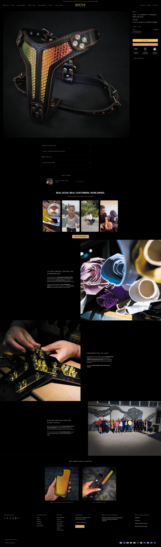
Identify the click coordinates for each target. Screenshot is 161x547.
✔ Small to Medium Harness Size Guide (53, 151)
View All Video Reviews (80, 236)
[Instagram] (10, 518)
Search (149, 5)
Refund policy (59, 523)
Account (142, 5)
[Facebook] (137, 26)
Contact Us (39, 521)
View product (80, 181)
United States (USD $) (11, 539)
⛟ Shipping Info (47, 156)
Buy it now (145, 44)
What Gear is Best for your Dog (141, 523)
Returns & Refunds (60, 517)
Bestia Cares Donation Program (141, 526)
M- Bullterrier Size (137, 31)
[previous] (4, 484)
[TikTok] (18, 518)
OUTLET (51, 5)
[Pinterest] (140, 26)
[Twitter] (138, 26)
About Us (39, 519)
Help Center (39, 523)
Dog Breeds (137, 517)
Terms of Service (60, 521)
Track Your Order (60, 530)
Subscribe (80, 526)
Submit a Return (40, 525)
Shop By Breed (21, 5)
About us (5, 5)
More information (139, 58)
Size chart (156, 29)
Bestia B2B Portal (60, 525)
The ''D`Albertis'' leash (62, 180)
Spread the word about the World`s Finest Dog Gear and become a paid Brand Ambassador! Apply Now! (112, 519)
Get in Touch (59, 5)
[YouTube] (15, 518)
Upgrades (59, 527)
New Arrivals (42, 5)
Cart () (155, 5)
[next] (157, 484)
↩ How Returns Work (48, 162)
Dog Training (137, 520)
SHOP (12, 5)
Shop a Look (31, 5)
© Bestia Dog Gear (10, 542)
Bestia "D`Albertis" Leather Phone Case (62, 502)
